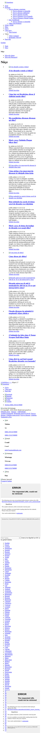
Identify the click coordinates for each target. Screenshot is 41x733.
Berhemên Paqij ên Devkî (22, 413)
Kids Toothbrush (14, 20)
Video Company (14, 36)
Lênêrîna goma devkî (13, 415)
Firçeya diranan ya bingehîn (21, 11)
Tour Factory (13, 32)
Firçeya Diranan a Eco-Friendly (23, 16)
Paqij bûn (8, 39)
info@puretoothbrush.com (13, 450)
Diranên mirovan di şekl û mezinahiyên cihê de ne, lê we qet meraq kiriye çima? (22, 285)
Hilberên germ (5, 412)
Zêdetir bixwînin (14, 90)
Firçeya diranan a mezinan (17, 9)
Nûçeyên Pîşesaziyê (11, 57)
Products (7, 7)
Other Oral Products (15, 23)
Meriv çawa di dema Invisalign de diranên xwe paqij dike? (21, 227)
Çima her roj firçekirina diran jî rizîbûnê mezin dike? (22, 95)
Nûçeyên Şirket (10, 55)
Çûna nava (8, 30)
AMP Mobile (21, 412)
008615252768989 (11, 468)
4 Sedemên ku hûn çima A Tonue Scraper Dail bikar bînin (22, 336)
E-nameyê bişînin (6, 481)
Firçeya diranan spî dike (20, 14)
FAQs (7, 29)
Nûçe (6, 27)
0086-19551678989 (11, 432)
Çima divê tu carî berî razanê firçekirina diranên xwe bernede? (22, 360)
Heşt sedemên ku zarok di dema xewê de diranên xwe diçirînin (22, 203)
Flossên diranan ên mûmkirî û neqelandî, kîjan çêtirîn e (21, 312)
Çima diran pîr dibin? (18, 256)
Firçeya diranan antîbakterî (21, 13)
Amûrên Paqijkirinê (7, 413)
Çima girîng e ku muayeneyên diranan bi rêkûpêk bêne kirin (21, 172)
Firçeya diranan (25, 415)
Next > (8, 382)
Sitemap (13, 412)
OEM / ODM (9, 25)
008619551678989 (11, 465)
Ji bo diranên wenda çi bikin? (21, 71)
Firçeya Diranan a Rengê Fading (23, 18)
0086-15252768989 (11, 435)
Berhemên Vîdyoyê (15, 37)
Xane (6, 6)
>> (11, 382)
